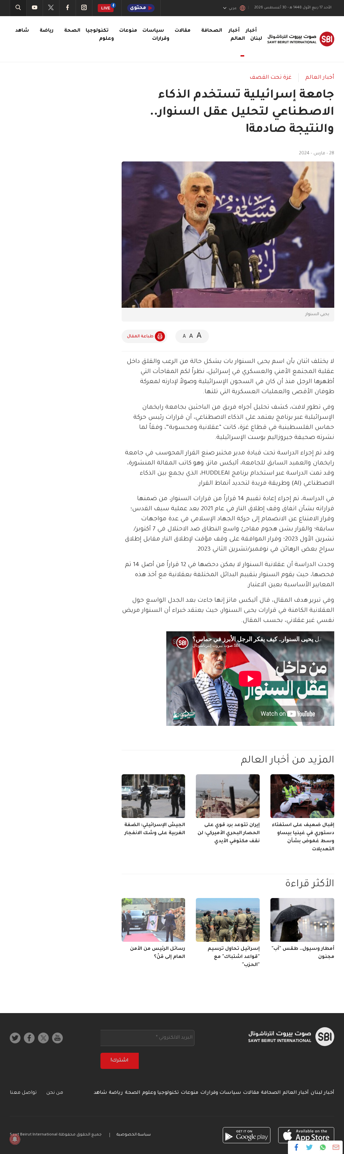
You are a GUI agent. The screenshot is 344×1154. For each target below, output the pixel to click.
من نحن (54, 1093)
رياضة (46, 31)
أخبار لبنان (322, 1093)
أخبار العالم (237, 35)
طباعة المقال (140, 336)
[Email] (336, 1147)
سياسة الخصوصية (134, 1135)
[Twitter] (309, 1147)
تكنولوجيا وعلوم (160, 1093)
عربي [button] (233, 8)
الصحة (72, 31)
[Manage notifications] (14, 1139)
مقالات (182, 31)
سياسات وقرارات (220, 1093)
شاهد (22, 31)
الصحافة (211, 31)
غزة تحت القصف (271, 78)
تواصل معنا (23, 1093)
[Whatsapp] (323, 1147)
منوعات (128, 31)
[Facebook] (296, 1147)
